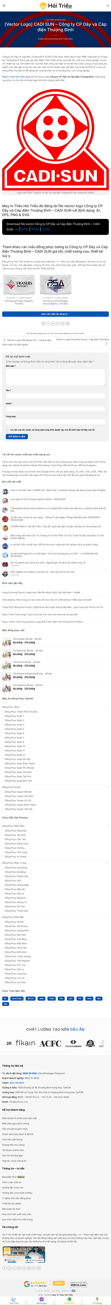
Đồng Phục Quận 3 (14, 720)
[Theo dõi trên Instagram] (9, 1268)
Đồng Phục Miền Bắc (13, 917)
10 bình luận (17, 575)
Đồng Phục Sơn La (14, 969)
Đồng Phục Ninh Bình (16, 952)
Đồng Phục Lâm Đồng (16, 867)
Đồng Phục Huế (13, 880)
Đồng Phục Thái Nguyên (17, 960)
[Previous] (12, 1045)
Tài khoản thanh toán (13, 1150)
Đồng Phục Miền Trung (14, 863)
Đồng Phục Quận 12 (15, 754)
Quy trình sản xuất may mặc (16, 1214)
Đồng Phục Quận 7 (14, 737)
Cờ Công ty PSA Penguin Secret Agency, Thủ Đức (55, 302)
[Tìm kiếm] (108, 5)
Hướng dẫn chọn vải (12, 1187)
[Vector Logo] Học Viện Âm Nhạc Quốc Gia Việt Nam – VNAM (49, 592)
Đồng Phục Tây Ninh (15, 835)
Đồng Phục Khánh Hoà (16, 876)
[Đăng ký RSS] (34, 1268)
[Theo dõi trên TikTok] (14, 1268)
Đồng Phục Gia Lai (14, 893)
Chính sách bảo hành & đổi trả (17, 1134)
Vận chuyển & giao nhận (15, 1128)
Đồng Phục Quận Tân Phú (18, 776)
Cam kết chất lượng (12, 1139)
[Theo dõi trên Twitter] (19, 1268)
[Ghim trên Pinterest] (63, 324)
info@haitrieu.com (18, 1101)
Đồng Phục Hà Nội (14, 921)
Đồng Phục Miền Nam (13, 826)
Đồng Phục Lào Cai (14, 978)
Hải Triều (6, 1234)
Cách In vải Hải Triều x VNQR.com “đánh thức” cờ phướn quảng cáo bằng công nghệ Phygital (57, 490)
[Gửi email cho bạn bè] (58, 324)
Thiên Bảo (68, 39)
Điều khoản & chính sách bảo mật (19, 1118)
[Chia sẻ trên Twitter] (53, 324)
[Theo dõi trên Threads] (24, 1268)
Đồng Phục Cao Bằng (16, 939)
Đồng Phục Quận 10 (15, 746)
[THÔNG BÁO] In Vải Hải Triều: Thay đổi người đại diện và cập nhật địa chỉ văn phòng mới (55, 526)
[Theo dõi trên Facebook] (4, 1268)
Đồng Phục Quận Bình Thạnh (20, 763)
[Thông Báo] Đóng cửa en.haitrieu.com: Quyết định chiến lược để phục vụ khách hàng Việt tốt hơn (58, 509)
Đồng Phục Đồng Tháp (16, 843)
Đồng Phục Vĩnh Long (16, 852)
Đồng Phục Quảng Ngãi (17, 885)
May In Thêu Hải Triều (62, 1295)
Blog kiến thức (9, 1177)
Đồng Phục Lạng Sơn (15, 973)
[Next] (98, 1045)
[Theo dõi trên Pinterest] (29, 1268)
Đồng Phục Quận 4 (14, 724)
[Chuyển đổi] (107, 707)
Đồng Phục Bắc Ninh (15, 934)
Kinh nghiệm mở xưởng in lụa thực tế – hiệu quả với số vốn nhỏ (42, 572)
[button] (3, 5)
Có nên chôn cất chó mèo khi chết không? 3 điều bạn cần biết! (59, 599)
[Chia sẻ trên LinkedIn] (67, 324)
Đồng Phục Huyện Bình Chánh (20, 804)
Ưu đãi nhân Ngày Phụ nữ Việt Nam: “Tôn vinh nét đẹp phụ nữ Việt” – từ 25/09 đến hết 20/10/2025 (54, 555)
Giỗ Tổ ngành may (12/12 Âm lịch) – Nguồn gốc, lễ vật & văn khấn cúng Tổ (47, 562)
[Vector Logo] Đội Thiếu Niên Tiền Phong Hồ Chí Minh (55, 621)
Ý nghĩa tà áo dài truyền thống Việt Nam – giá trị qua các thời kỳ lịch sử (67, 607)
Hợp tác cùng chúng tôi (14, 1160)
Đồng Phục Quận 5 (14, 729)
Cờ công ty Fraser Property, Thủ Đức (19, 302)
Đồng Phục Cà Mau (15, 848)
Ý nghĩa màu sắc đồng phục (16, 1198)
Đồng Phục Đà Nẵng (15, 872)
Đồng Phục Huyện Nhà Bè (18, 791)
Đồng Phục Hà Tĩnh (15, 906)
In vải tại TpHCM (43, 1291)
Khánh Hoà (66, 1291)
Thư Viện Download (55, 20)
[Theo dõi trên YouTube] (39, 1268)
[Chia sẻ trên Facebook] (48, 324)
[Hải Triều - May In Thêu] (55, 6)
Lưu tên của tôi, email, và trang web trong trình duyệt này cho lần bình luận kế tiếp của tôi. (52, 430)
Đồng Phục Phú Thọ (15, 965)
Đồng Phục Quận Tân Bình (18, 772)
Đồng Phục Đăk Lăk (15, 889)
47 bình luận (17, 566)
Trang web (11, 416)
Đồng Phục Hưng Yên (16, 947)
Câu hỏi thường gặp (12, 1155)
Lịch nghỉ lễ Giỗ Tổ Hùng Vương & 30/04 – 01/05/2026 (37, 499)
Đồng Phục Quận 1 (14, 716)
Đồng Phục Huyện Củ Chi (18, 800)
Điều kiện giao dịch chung (15, 1123)
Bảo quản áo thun (11, 1208)
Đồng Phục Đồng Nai (15, 830)
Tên (8, 390)
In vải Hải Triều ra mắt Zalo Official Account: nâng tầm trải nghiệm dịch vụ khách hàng (54, 544)
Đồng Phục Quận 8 (14, 742)
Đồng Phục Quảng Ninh (17, 930)
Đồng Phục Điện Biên (16, 943)
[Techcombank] (55, 1043)
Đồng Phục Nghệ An (15, 897)
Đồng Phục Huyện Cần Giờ (18, 809)
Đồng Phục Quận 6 (14, 733)
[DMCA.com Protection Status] (78, 1284)
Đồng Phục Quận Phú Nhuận (19, 767)
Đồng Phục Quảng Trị (16, 902)
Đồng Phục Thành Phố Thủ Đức (21, 711)
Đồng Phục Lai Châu (15, 982)
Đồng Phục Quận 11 (15, 750)
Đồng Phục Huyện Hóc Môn (19, 796)
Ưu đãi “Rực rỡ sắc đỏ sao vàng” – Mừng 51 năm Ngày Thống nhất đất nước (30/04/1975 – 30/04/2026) (55, 518)
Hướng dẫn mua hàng (13, 1144)
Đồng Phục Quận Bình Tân (18, 780)
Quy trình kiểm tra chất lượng (17, 1219)
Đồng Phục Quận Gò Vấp (17, 759)
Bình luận (11, 366)
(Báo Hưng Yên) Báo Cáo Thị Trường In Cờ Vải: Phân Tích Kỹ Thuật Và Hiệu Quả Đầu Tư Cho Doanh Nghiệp (57, 536)
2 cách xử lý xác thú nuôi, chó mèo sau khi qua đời (51, 614)
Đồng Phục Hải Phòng (16, 926)
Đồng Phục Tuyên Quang (17, 956)
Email (9, 403)
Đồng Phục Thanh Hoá (16, 910)
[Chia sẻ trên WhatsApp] (43, 324)
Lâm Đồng (56, 1291)
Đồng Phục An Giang (15, 856)
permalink (80, 333)
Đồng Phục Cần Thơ (15, 839)
